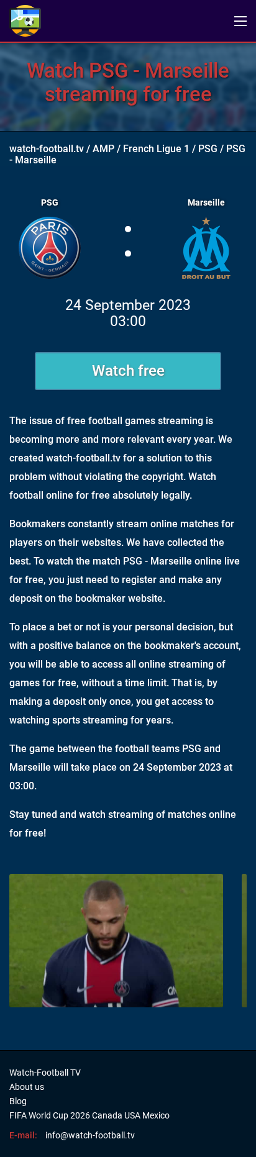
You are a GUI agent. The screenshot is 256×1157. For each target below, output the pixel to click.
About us (26, 1087)
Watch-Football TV (45, 1073)
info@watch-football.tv (90, 1135)
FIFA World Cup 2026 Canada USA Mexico (89, 1115)
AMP (103, 149)
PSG (207, 149)
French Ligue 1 (156, 149)
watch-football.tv (46, 149)
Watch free (128, 370)
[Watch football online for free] (25, 21)
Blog (18, 1101)
